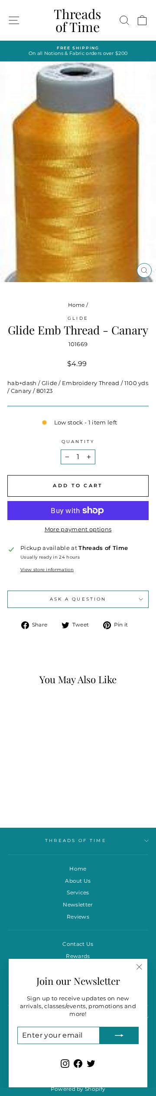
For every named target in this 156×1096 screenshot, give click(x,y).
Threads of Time (77, 20)
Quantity (78, 441)
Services (78, 892)
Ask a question (78, 599)
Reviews (78, 916)
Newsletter (78, 904)
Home (76, 305)
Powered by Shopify (78, 1089)
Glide (78, 318)
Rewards (78, 956)
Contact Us (77, 944)
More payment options (78, 529)
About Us (78, 880)
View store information (47, 569)
